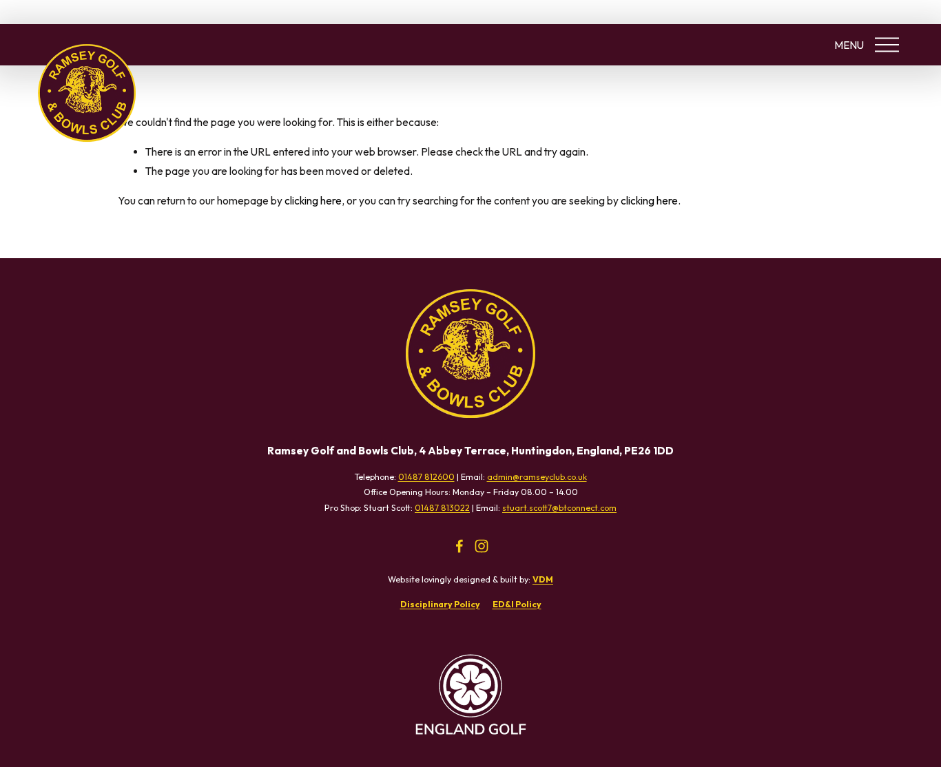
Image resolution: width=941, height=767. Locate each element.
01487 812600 (426, 477)
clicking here (313, 200)
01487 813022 (442, 508)
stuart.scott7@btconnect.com (559, 508)
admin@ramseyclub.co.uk (537, 477)
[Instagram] (481, 546)
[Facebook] (459, 546)
